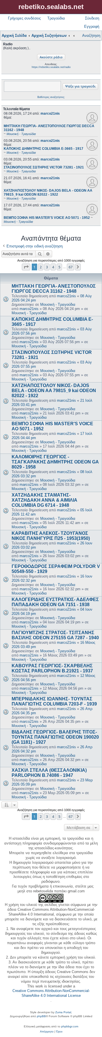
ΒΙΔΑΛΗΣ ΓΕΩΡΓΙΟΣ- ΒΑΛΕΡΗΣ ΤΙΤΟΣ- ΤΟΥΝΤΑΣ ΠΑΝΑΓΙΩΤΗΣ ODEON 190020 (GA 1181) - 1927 (55, 737)
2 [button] (41, 267)
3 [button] (47, 267)
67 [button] (71, 267)
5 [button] (59, 267)
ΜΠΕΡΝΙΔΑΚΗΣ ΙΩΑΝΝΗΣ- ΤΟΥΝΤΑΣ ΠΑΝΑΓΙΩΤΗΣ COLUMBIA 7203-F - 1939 (54, 701)
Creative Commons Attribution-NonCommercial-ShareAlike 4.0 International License (51, 993)
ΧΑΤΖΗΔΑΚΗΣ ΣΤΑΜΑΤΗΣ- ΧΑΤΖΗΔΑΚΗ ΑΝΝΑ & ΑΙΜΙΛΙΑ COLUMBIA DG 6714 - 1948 (44, 500)
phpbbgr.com (69, 1026)
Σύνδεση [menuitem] (92, 18)
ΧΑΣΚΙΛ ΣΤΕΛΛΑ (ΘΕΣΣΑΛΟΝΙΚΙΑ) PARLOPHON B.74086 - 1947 (49, 773)
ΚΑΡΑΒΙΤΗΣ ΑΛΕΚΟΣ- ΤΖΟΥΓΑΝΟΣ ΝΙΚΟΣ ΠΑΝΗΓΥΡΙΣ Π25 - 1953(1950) (51, 536)
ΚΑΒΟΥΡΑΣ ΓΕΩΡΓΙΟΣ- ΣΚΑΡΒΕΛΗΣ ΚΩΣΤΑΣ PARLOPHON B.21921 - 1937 (52, 668)
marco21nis (50, 114)
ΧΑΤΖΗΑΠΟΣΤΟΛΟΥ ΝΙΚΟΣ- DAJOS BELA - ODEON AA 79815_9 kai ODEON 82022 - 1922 (54, 390)
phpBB (41, 1016)
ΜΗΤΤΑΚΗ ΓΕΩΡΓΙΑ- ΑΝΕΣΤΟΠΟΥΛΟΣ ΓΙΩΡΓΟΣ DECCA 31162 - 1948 (54, 289)
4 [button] (53, 267)
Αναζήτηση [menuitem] (91, 35)
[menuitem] (47, 1031)
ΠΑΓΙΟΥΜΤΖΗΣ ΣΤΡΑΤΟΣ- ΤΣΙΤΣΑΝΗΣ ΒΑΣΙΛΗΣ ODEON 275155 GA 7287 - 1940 (55, 635)
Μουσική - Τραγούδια (57, 304)
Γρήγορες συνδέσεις (24, 18)
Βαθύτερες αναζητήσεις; (51, 97)
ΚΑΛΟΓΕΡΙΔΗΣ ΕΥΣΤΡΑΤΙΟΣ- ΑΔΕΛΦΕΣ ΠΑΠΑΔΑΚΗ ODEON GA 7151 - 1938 (55, 602)
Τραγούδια (56, 18)
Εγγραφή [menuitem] (91, 26)
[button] (26, 267)
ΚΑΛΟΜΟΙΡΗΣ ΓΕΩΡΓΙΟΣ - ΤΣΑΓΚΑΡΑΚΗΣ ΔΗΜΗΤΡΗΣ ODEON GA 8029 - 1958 (55, 461)
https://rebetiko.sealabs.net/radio (51, 67)
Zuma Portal (63, 1012)
